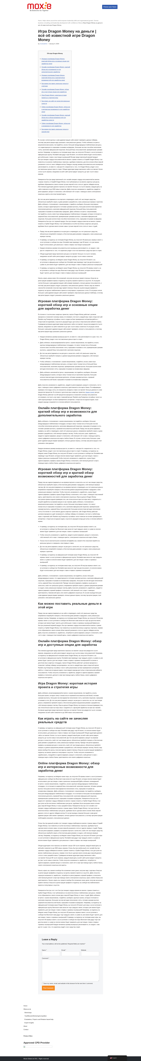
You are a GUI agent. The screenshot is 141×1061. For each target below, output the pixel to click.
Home (25, 1006)
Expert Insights (29, 1023)
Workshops (28, 1012)
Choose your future (109, 7)
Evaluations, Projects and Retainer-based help (38, 1019)
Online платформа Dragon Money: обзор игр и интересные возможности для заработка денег (56, 109)
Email (63, 950)
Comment (45, 958)
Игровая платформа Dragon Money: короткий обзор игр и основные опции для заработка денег (55, 61)
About (25, 1026)
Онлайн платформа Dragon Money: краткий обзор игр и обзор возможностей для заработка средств (56, 117)
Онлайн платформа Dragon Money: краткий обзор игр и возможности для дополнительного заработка (56, 69)
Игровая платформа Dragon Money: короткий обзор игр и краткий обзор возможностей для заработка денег (53, 77)
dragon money (89, 392)
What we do (27, 1009)
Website (83, 950)
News (80, 23)
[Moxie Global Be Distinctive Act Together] (39, 7)
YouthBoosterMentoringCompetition (35, 1016)
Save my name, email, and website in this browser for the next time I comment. (68, 983)
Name (44, 950)
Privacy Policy (28, 1036)
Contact (26, 1029)
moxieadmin (43, 43)
